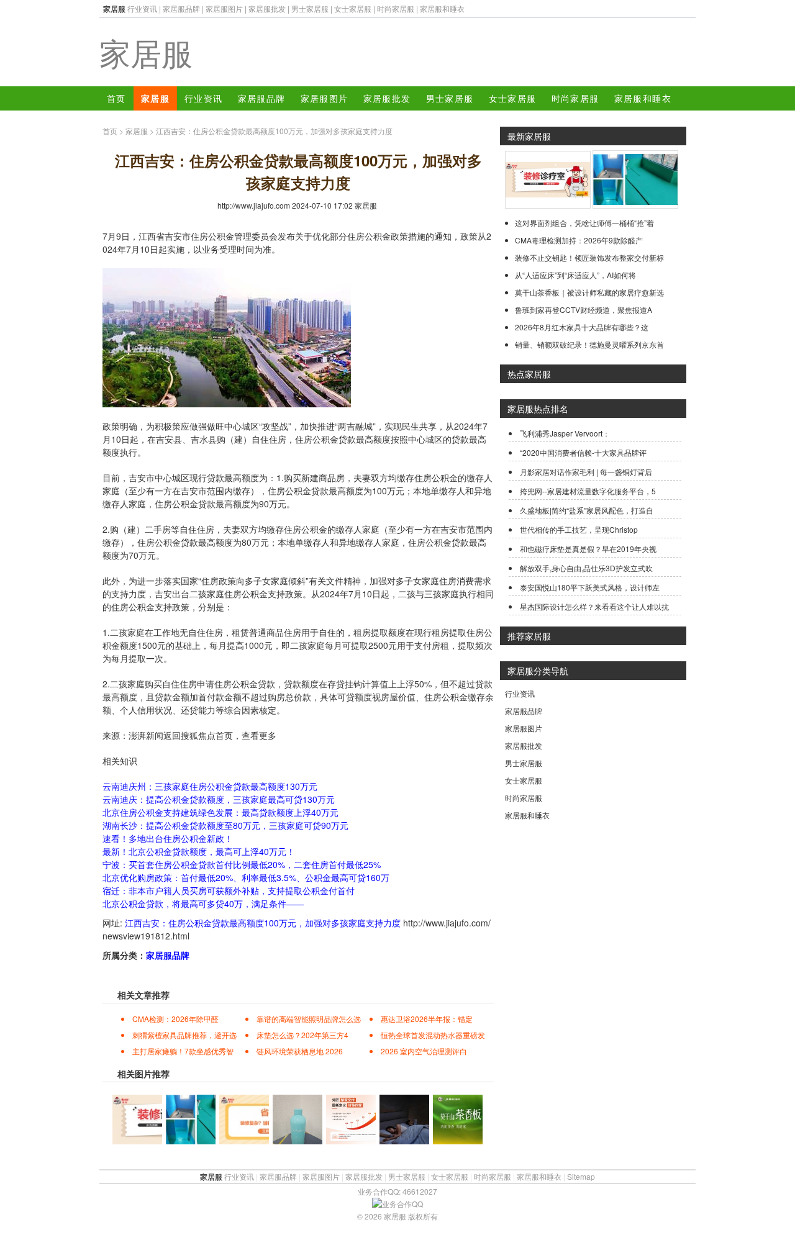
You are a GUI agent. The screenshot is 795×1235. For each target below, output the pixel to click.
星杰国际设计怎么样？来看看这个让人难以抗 (594, 606)
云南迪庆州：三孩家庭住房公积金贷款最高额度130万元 (209, 786)
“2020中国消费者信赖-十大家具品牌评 (583, 452)
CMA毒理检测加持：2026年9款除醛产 (579, 240)
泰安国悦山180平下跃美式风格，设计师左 (590, 587)
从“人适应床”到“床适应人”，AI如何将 (575, 274)
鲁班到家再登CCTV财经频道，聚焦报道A (583, 309)
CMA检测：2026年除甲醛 (175, 1018)
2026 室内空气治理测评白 (424, 1051)
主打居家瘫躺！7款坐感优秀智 (183, 1051)
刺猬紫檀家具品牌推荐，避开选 (184, 1034)
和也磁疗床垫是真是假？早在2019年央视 (588, 548)
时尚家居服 (395, 8)
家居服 (146, 52)
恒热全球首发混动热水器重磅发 (433, 1034)
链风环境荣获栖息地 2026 (300, 1051)
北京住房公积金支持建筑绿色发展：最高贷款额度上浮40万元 (220, 812)
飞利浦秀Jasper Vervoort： (565, 433)
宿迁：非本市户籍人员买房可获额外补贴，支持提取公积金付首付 (228, 890)
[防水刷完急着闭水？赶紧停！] (635, 205)
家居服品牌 (181, 8)
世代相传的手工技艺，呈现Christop (579, 529)
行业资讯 (142, 8)
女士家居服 (352, 8)
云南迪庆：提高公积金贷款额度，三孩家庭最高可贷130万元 (218, 799)
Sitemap (581, 1176)
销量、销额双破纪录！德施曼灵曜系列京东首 (589, 344)
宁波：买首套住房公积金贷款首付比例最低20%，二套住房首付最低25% (241, 864)
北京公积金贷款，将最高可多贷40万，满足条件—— (203, 903)
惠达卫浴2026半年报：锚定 (427, 1018)
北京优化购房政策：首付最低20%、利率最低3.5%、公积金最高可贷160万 (245, 877)
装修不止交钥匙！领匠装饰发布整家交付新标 (589, 257)
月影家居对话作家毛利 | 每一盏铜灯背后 (586, 471)
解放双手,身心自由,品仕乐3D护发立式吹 (586, 568)
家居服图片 (224, 8)
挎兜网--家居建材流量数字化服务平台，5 (588, 491)
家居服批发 (267, 8)
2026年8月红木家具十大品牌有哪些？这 (581, 327)
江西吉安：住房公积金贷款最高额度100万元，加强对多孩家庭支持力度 (263, 922)
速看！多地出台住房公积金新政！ (167, 838)
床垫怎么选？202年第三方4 (302, 1034)
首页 (116, 98)
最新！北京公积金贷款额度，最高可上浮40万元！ (198, 851)
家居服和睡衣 (442, 8)
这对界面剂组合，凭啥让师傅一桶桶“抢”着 (584, 222)
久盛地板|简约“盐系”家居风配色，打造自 (586, 510)
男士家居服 (310, 8)
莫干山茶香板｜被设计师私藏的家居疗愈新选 (589, 292)
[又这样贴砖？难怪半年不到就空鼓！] (548, 205)
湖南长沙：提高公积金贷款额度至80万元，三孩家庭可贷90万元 (225, 825)
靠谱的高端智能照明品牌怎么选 (309, 1018)
